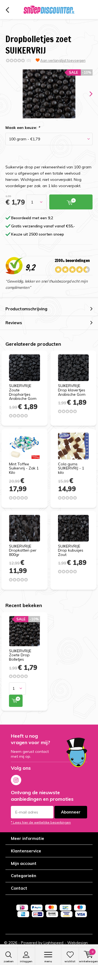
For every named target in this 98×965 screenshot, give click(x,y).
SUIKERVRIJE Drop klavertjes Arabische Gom (71, 390)
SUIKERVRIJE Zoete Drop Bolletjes (20, 655)
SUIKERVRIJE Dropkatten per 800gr (22, 550)
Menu (48, 961)
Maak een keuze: (22, 127)
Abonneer (71, 812)
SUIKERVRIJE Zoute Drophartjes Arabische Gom (22, 392)
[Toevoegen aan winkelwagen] (16, 701)
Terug (7, 10)
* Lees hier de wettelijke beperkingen (41, 822)
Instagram (16, 780)
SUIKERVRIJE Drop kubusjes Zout (70, 550)
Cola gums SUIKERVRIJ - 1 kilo (71, 468)
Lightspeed (53, 942)
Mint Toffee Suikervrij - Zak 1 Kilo (24, 468)
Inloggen (26, 961)
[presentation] (87, 93)
